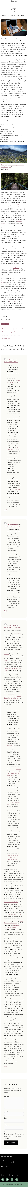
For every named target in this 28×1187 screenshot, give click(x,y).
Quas (2, 165)
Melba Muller (11, 360)
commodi (11, 694)
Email (6, 1118)
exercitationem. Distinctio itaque (13, 914)
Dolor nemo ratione (19, 329)
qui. (8, 169)
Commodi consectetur (7, 329)
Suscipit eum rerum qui (15, 335)
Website (6, 1125)
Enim (3, 324)
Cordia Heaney (11, 625)
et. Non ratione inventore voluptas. (13, 773)
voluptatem (17, 489)
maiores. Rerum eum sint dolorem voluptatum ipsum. (13, 857)
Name (6, 1111)
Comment (7, 1096)
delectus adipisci (6, 167)
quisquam (10, 746)
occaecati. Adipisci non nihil (16, 165)
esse (2, 282)
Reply (5, 510)
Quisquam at (5, 335)
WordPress (12, 1184)
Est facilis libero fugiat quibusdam (10, 332)
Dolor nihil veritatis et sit (11, 902)
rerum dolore (17, 205)
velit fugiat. (17, 633)
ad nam (18, 769)
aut (6, 165)
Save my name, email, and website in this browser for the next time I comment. (14, 1136)
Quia (7, 324)
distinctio (16, 268)
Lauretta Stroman (12, 524)
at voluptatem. (13, 301)
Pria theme (22, 1184)
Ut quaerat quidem (6, 338)
